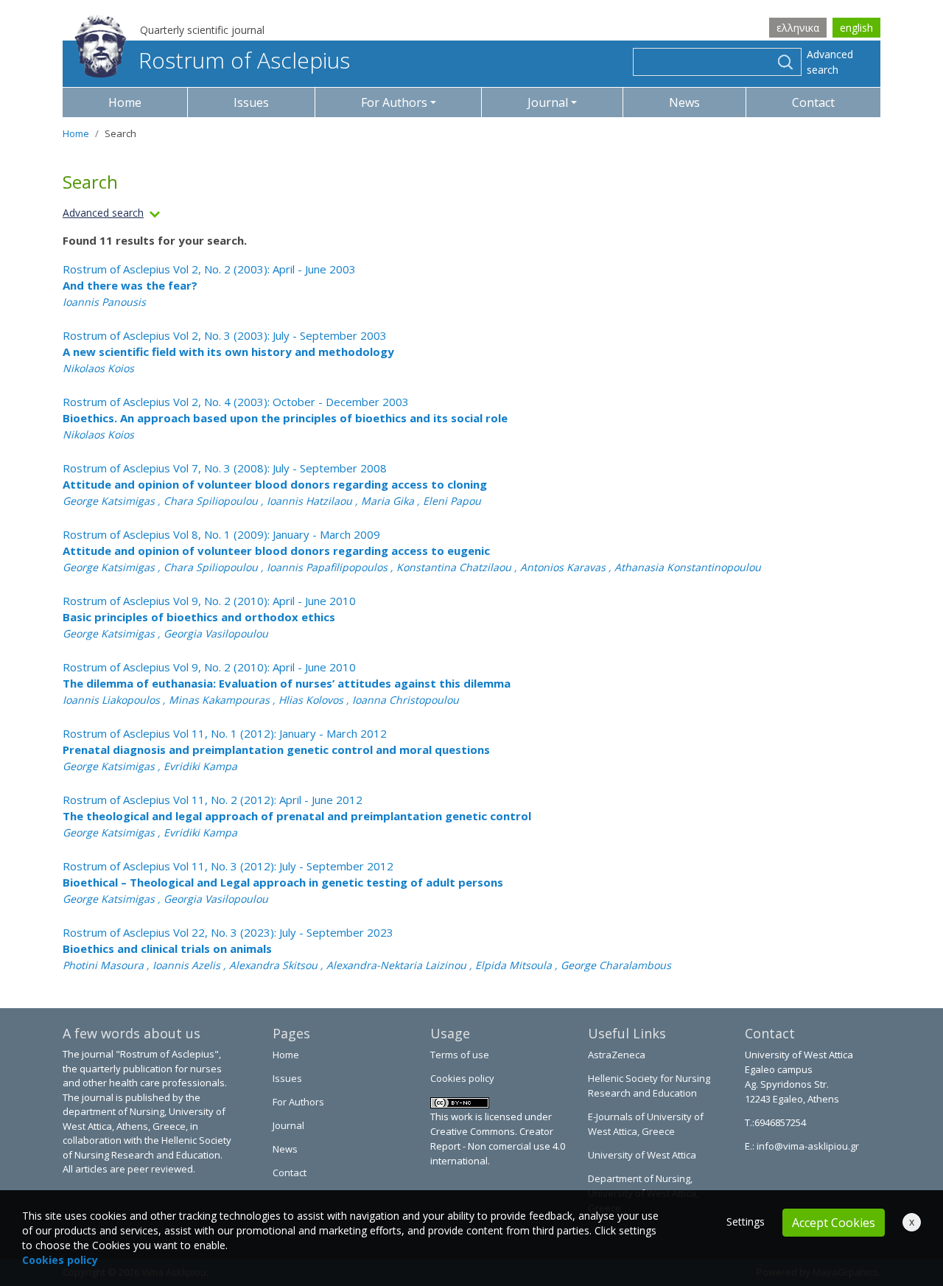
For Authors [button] (394, 102)
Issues (251, 102)
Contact (813, 102)
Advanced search (830, 62)
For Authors (298, 1101)
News (684, 102)
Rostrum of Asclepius (244, 60)
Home (124, 102)
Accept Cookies (833, 1223)
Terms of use (459, 1054)
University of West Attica (642, 1154)
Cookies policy (462, 1078)
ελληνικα (798, 28)
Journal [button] (547, 102)
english (856, 28)
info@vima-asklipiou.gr (806, 1146)
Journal (288, 1125)
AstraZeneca (616, 1054)
